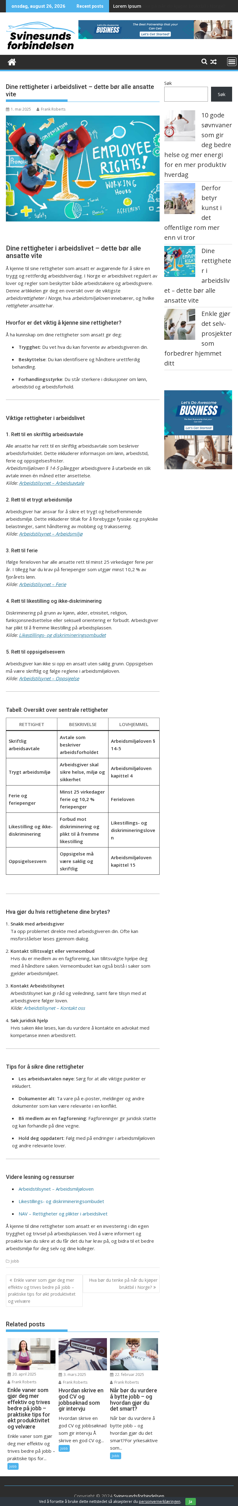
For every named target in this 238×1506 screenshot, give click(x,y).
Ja (190, 1501)
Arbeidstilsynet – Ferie (42, 584)
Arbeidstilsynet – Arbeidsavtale (51, 483)
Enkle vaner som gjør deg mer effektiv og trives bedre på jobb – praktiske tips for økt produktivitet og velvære (42, 1290)
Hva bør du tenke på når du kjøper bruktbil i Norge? (169, 6)
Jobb (15, 1261)
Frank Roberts (53, 109)
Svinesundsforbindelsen (139, 1496)
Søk (168, 83)
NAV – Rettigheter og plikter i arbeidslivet (63, 1213)
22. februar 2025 (129, 1374)
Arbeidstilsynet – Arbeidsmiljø (50, 534)
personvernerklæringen (159, 1501)
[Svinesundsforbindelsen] (12, 61)
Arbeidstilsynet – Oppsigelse (49, 678)
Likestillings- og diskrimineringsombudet (62, 635)
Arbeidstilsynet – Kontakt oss (54, 1008)
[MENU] (231, 61)
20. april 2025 (23, 1374)
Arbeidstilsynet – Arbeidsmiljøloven (56, 1189)
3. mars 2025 (74, 1374)
